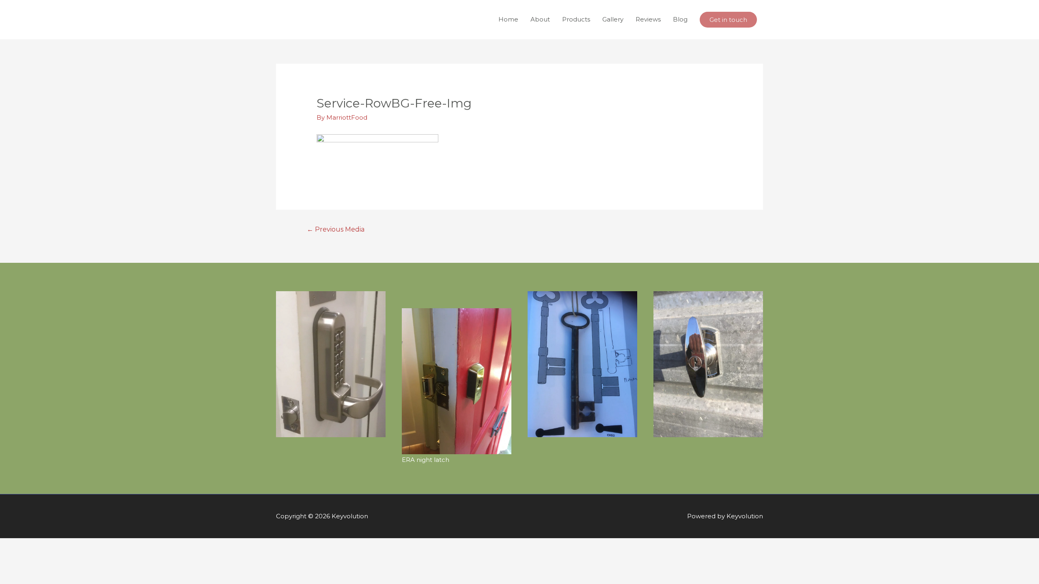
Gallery (612, 19)
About (540, 19)
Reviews (648, 19)
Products (576, 19)
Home (508, 19)
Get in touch (728, 20)
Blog (680, 19)
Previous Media (336, 229)
